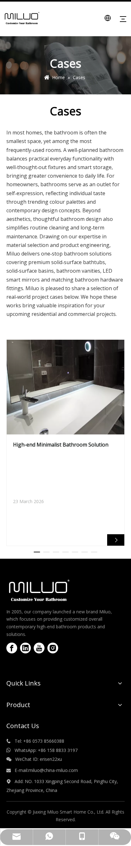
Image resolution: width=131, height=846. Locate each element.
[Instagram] (52, 648)
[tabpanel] (65, 442)
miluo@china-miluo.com (53, 770)
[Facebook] (11, 648)
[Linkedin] (25, 648)
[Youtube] (39, 648)
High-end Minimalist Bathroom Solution (60, 444)
